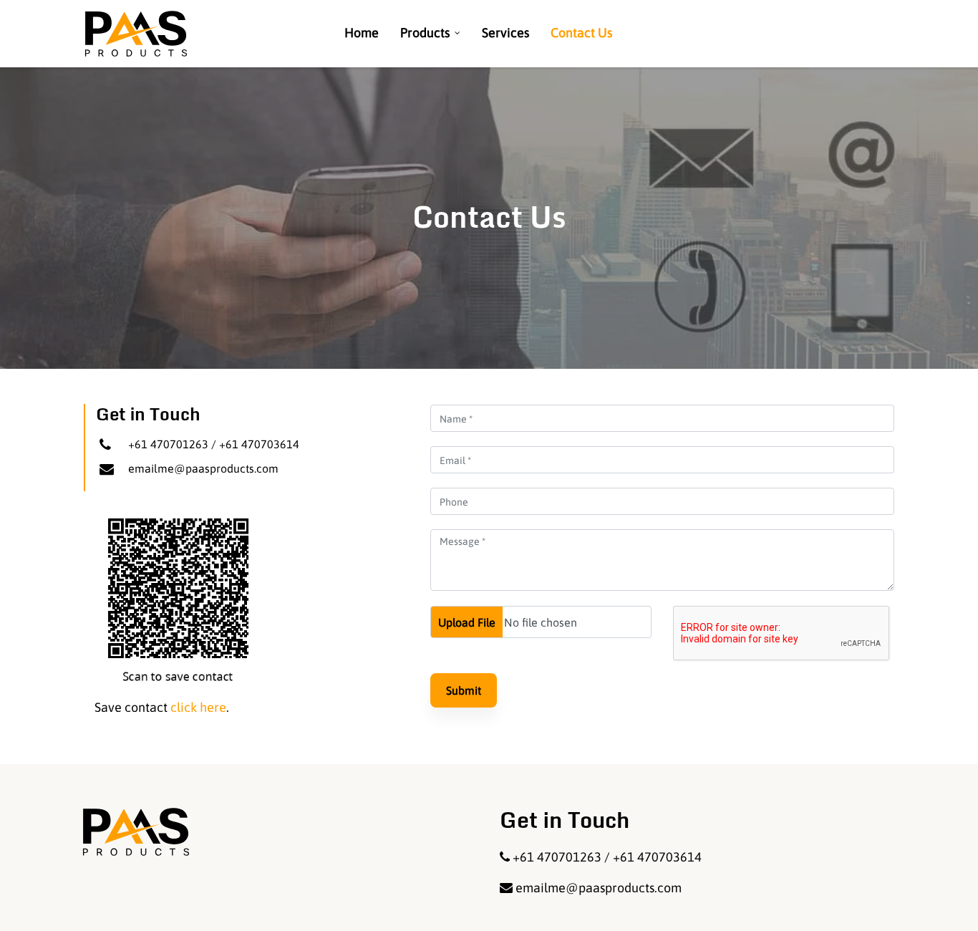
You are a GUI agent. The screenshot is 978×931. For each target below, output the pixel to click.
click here (198, 707)
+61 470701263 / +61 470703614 (213, 444)
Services (505, 32)
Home (361, 32)
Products (425, 32)
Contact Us (581, 32)
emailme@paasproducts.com (203, 468)
